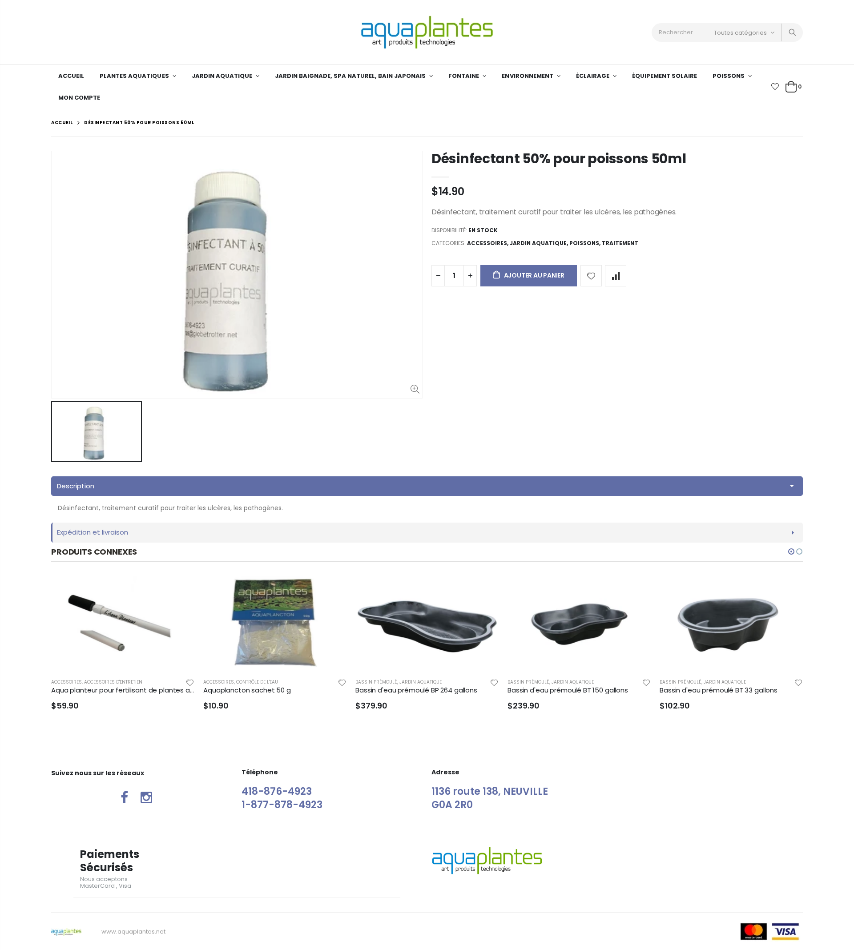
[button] (791, 551)
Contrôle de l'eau (257, 682)
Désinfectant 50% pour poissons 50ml (558, 158)
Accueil (62, 122)
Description (75, 486)
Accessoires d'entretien (113, 682)
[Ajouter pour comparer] (615, 275)
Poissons (584, 243)
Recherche (791, 32)
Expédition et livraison (92, 532)
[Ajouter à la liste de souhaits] (591, 275)
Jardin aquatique (538, 243)
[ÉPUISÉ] (636, 591)
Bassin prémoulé (376, 682)
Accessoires (487, 243)
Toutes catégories (740, 32)
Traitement (620, 243)
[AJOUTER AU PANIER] (180, 591)
